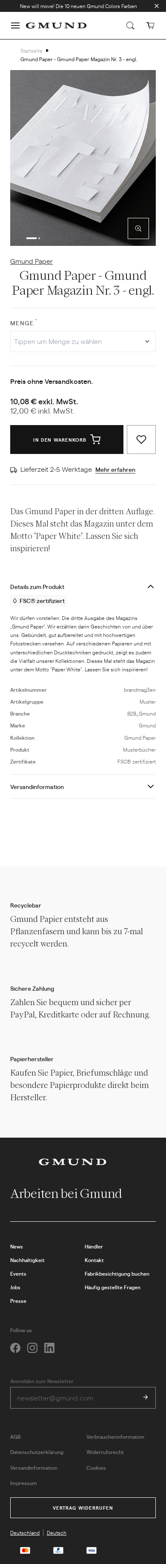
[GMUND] (56, 25)
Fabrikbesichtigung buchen (117, 1273)
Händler (94, 1246)
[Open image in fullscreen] (138, 228)
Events (18, 1273)
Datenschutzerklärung (36, 1451)
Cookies (96, 1467)
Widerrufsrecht (105, 1451)
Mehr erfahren (115, 469)
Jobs (15, 1287)
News (16, 1246)
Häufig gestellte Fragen (112, 1287)
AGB (15, 1436)
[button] (15, 25)
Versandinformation (37, 786)
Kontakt (94, 1260)
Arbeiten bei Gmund (67, 1193)
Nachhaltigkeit (27, 1260)
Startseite (31, 50)
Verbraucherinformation (115, 1436)
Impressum (23, 1482)
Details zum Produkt (37, 586)
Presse (18, 1300)
